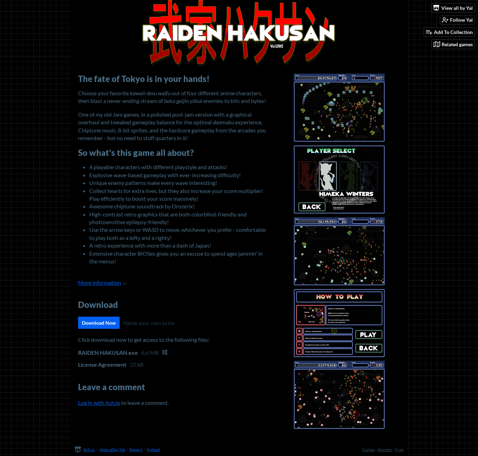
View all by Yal (112, 449)
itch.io (89, 449)
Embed (153, 449)
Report (135, 449)
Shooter (385, 449)
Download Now (99, 323)
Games (368, 449)
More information (99, 282)
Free (399, 449)
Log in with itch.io (99, 402)
